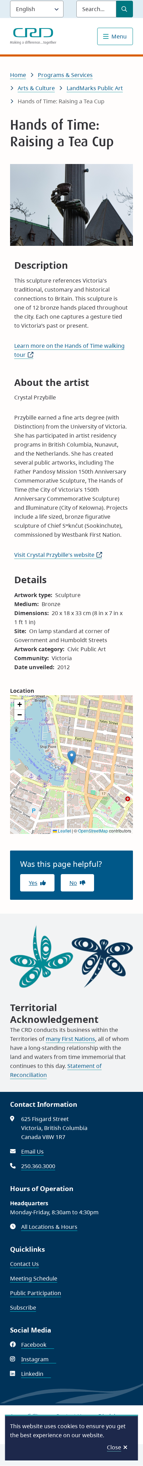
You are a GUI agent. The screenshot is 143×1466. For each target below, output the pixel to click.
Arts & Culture (36, 88)
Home (18, 75)
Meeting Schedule (33, 1278)
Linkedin (36, 1374)
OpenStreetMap (93, 831)
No (73, 883)
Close (114, 1447)
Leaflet (64, 831)
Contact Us (24, 1264)
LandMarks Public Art (95, 88)
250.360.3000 (38, 1166)
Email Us (32, 1151)
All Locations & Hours (49, 1227)
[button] (71, 757)
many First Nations (70, 1039)
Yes (33, 883)
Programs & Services (65, 75)
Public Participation (35, 1293)
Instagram (38, 1359)
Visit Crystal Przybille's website (58, 555)
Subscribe (23, 1307)
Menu (119, 36)
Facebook (37, 1344)
